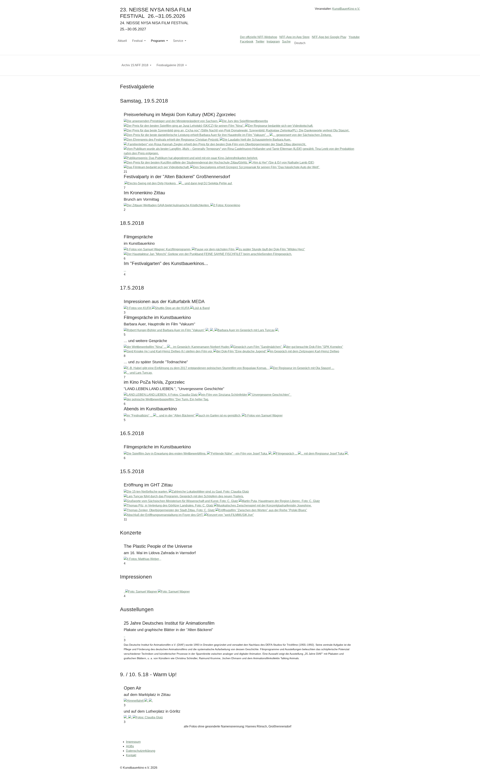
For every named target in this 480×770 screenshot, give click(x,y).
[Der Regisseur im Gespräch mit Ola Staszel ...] (302, 367)
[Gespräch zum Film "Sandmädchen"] (256, 346)
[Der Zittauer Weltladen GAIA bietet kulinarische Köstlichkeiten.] (167, 205)
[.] (208, 330)
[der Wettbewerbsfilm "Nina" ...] (145, 346)
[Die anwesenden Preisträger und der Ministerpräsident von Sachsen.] (171, 120)
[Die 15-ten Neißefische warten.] (146, 491)
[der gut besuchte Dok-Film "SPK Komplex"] (313, 346)
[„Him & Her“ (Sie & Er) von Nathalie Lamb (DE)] (281, 162)
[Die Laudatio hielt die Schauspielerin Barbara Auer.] (256, 139)
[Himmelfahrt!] (134, 700)
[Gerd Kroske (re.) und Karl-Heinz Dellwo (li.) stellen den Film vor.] (168, 351)
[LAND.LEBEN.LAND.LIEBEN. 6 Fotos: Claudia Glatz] (161, 394)
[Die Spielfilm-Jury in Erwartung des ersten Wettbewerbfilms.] (165, 453)
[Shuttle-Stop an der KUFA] (171, 307)
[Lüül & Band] (200, 307)
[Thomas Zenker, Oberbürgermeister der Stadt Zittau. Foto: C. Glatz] (169, 510)
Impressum (133, 741)
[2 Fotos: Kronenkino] (225, 205)
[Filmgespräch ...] (285, 453)
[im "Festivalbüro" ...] (138, 415)
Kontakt (131, 755)
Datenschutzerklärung (140, 750)
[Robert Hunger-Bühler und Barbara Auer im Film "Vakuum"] (165, 330)
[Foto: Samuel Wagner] (141, 591)
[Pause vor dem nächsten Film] (213, 249)
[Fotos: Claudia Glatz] (148, 717)
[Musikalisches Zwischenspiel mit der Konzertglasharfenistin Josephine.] (263, 505)
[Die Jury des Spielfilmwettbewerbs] (243, 120)
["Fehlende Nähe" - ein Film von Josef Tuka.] (237, 453)
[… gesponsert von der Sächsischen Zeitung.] (301, 135)
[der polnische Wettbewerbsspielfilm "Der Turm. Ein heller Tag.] (166, 399)
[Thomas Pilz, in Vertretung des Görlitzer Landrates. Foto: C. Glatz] (169, 505)
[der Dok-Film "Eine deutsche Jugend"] (240, 351)
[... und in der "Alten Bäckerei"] (174, 415)
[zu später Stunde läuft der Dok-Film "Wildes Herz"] (270, 249)
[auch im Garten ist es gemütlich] (218, 415)
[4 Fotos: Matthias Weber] (142, 558)
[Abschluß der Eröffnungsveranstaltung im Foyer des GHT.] (164, 514)
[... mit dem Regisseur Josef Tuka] (321, 453)
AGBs (130, 746)
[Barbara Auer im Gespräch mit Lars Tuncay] (244, 330)
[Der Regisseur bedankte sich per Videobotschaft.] (279, 125)
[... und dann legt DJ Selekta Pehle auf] (205, 183)
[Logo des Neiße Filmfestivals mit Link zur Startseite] (240, 10)
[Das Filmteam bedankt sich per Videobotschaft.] (157, 167)
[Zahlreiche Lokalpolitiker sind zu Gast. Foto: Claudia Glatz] (209, 491)
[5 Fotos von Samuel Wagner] (262, 415)
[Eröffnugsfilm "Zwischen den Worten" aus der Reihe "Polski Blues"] (261, 510)
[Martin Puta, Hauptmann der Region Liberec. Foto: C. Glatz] (279, 500)
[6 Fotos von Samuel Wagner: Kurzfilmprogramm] (157, 249)
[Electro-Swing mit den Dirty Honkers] (150, 183)
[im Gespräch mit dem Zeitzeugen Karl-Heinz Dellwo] (303, 351)
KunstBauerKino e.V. (346, 8)
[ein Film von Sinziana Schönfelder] (223, 394)
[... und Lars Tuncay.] (138, 372)
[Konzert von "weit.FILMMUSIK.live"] (229, 514)
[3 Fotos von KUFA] (138, 307)
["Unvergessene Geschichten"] (269, 394)
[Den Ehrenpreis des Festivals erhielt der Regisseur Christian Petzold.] (172, 139)
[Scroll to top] (471, 761)
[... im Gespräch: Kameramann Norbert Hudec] (198, 346)
